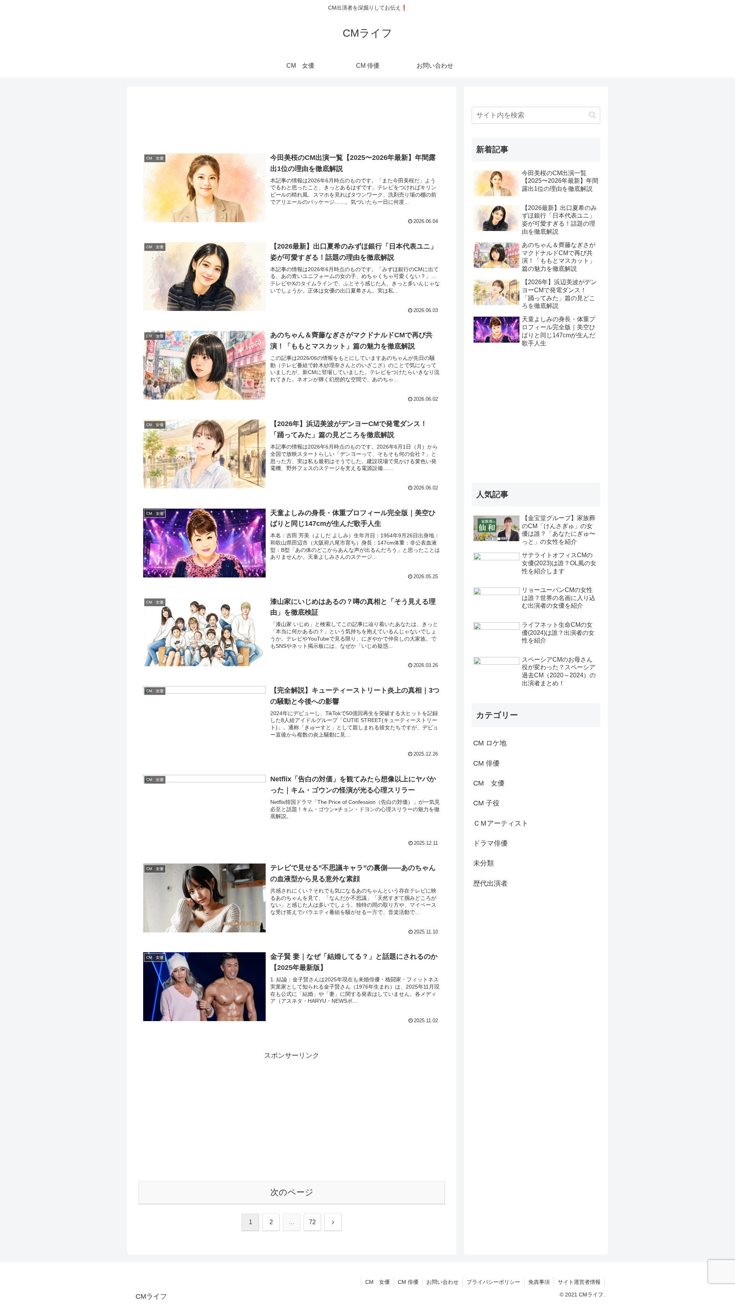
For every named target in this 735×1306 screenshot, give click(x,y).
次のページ (292, 1192)
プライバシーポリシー (493, 1282)
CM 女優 (377, 1282)
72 (312, 1222)
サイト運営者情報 (579, 1282)
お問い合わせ (442, 1282)
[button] (592, 115)
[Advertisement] (292, 118)
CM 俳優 (408, 1282)
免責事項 (539, 1282)
